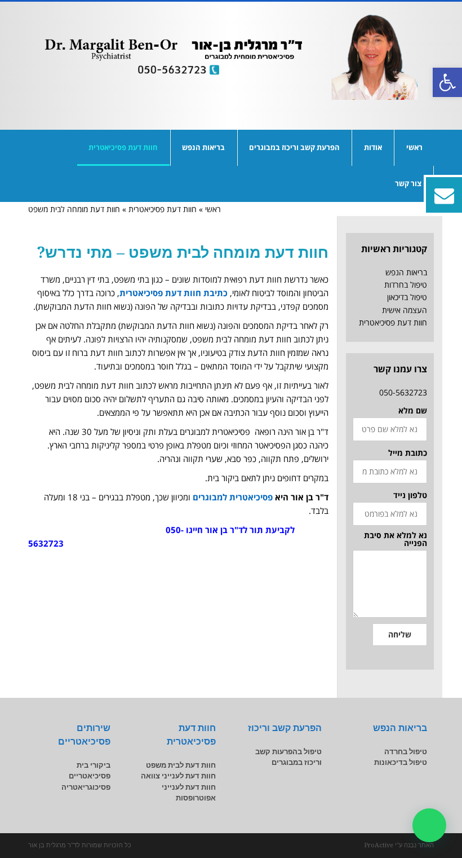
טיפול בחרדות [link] (405, 284)
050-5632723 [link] (403, 392)
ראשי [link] (213, 209)
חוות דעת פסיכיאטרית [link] (162, 209)
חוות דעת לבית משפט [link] (181, 765)
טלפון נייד (410, 495)
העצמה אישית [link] (404, 310)
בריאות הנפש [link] (406, 272)
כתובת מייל (407, 453)
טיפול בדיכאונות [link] (400, 762)
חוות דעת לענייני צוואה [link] (178, 776)
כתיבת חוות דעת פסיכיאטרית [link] (173, 292)
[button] (429, 825)
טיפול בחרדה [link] (405, 751)
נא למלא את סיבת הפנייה (395, 539)
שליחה (399, 634)
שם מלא (412, 411)
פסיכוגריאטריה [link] (85, 787)
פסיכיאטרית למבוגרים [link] (233, 497)
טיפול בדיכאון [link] (407, 297)
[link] (447, 82)
